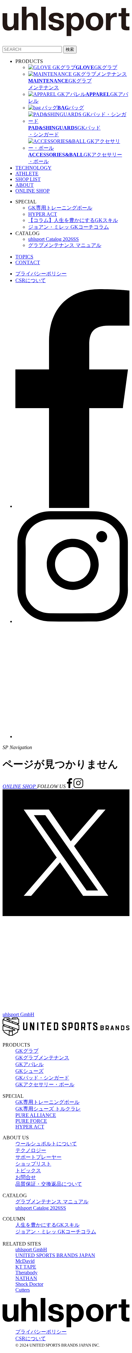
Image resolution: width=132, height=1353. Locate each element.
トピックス (28, 1170)
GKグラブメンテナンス (42, 1057)
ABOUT (24, 185)
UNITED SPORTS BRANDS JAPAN (55, 1255)
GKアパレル (29, 1064)
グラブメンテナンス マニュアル (64, 245)
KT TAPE (25, 1267)
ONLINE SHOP (32, 191)
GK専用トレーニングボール (60, 207)
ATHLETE (26, 173)
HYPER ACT (42, 214)
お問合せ (25, 1177)
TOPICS (24, 256)
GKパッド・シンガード (42, 1077)
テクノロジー (30, 1150)
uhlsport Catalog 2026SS (53, 239)
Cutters (22, 1290)
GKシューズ (29, 1071)
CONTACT (27, 262)
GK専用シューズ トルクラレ (48, 1109)
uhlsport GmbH (18, 1014)
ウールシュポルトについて (46, 1143)
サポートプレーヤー (38, 1157)
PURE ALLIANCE (35, 1115)
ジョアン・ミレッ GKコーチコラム (68, 227)
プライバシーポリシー (41, 273)
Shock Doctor (29, 1284)
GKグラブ (26, 1051)
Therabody (26, 1272)
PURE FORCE (31, 1121)
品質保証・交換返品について (48, 1184)
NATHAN (26, 1278)
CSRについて (30, 280)
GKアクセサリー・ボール (44, 1084)
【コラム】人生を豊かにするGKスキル (73, 220)
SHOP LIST (28, 179)
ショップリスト (33, 1164)
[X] (66, 914)
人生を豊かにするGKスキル (47, 1225)
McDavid (25, 1261)
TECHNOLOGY (33, 167)
